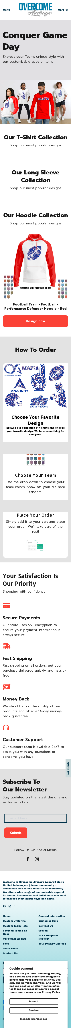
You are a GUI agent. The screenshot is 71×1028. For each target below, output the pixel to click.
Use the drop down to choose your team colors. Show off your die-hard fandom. (35, 487)
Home (7, 916)
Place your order (35, 515)
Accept (33, 1001)
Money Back (16, 699)
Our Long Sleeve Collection (36, 176)
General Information (51, 916)
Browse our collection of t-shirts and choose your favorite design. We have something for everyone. (35, 431)
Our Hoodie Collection (35, 215)
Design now (35, 321)
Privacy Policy (51, 992)
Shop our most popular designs (35, 145)
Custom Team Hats (15, 926)
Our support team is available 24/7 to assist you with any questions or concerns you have (33, 751)
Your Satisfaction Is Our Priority (30, 579)
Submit (15, 832)
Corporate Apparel (15, 939)
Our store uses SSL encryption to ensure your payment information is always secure (31, 630)
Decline (34, 1010)
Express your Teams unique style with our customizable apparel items (33, 59)
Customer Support (23, 739)
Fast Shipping (17, 658)
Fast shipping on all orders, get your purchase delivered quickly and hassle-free (34, 670)
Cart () (63, 11)
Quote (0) (68, 768)
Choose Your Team (35, 475)
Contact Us (10, 953)
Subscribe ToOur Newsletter (25, 785)
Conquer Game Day (35, 41)
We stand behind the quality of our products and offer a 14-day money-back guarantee (32, 711)
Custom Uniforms (14, 921)
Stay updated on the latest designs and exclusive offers (35, 800)
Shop (6, 944)
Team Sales (10, 948)
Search (43, 930)
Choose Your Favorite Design (35, 420)
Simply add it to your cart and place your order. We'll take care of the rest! (35, 526)
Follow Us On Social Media (35, 850)
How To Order (35, 350)
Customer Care (48, 921)
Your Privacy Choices (52, 944)
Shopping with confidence (24, 591)
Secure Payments (21, 617)
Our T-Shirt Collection (35, 137)
